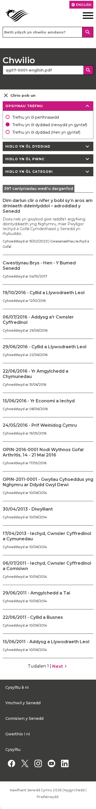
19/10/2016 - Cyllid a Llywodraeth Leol (44, 292)
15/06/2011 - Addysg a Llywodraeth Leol (46, 641)
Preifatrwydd (47, 797)
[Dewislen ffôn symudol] (84, 15)
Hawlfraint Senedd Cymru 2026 (36, 790)
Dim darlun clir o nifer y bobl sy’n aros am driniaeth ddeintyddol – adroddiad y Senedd (48, 206)
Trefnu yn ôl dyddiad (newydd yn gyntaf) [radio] (49, 124)
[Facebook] (11, 763)
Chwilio (19, 60)
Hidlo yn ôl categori (48, 171)
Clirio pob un (19, 95)
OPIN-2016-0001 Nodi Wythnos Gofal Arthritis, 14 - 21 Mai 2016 (43, 452)
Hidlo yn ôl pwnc (48, 159)
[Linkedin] (65, 763)
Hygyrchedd (74, 790)
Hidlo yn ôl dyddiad (48, 146)
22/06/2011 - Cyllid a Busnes (33, 617)
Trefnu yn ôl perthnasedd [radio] (35, 117)
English (81, 5)
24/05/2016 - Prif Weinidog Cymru (40, 425)
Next (60, 666)
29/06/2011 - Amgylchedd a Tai (36, 592)
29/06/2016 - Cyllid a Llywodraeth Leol (44, 346)
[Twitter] (25, 763)
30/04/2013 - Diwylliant (28, 509)
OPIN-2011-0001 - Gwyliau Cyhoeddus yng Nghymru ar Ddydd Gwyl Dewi (48, 482)
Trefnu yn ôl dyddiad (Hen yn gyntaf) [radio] (46, 132)
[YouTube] (51, 763)
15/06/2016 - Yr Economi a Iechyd (39, 400)
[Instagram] (38, 763)
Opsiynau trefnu (48, 106)
